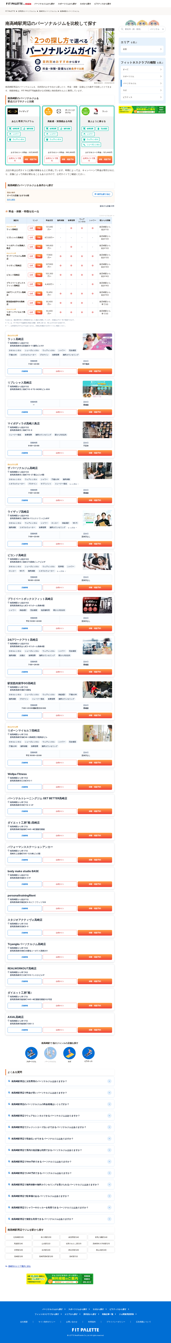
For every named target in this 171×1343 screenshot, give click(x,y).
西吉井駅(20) (73, 1250)
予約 (38, 228)
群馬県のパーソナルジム (27, 11)
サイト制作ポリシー (46, 1322)
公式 (31, 228)
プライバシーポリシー (115, 1322)
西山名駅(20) (101, 1250)
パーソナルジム (129, 83)
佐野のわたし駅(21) (73, 1243)
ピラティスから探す (102, 4)
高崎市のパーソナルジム (48, 11)
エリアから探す (71, 1314)
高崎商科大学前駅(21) (101, 1243)
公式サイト (60, 371)
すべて (126, 69)
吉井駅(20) (46, 1250)
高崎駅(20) (18, 1256)
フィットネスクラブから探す (47, 1314)
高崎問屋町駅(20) (46, 1256)
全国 (125, 49)
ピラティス (127, 97)
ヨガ (125, 90)
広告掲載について (143, 1322)
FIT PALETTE (10, 11)
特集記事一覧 (107, 1314)
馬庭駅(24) (18, 1243)
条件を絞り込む (103, 194)
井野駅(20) (18, 1250)
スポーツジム (128, 76)
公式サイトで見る (15, 159)
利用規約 (92, 1322)
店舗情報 (25, 371)
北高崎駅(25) (18, 1237)
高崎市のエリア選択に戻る (19, 1266)
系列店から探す (89, 1314)
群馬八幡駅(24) (101, 1237)
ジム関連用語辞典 (126, 1314)
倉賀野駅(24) (73, 1237)
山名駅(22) (46, 1243)
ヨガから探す (85, 4)
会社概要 (24, 1322)
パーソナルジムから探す (44, 4)
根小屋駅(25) (46, 1237)
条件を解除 (11, 200)
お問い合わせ (71, 1322)
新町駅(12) (73, 1256)
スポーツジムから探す (67, 4)
